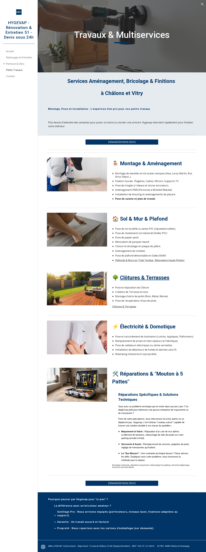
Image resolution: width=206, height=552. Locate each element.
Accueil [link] (10, 51)
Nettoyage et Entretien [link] (19, 57)
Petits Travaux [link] (14, 70)
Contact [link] (10, 76)
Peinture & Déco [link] (15, 63)
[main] (122, 36)
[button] (202, 4)
